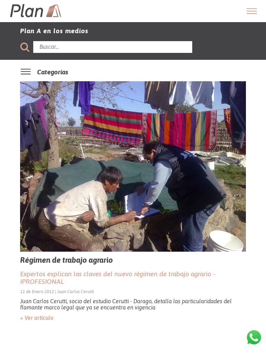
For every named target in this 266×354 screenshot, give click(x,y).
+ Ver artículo (36, 318)
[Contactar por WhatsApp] (254, 338)
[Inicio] (35, 19)
